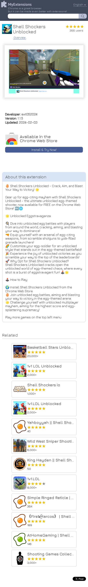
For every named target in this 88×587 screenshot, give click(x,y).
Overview (20, 37)
